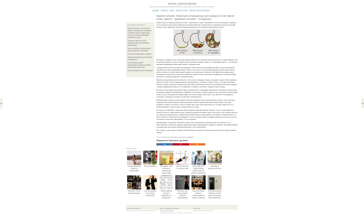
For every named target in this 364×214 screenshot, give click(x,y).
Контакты (162, 208)
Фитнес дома (182, 10)
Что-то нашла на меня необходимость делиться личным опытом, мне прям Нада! (139, 65)
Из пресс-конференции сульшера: (139, 54)
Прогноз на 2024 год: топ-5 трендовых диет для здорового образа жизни (138, 43)
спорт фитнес (182, 137)
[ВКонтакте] (164, 144)
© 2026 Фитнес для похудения (133, 208)
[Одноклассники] (197, 144)
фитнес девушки (174, 137)
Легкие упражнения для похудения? (140, 70)
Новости (164, 10)
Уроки (171, 10)
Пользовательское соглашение (172, 208)
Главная (155, 10)
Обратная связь (196, 208)
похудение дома (166, 137)
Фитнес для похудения (182, 3)
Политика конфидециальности (167, 210)
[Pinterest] (181, 144)
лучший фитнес (190, 137)
